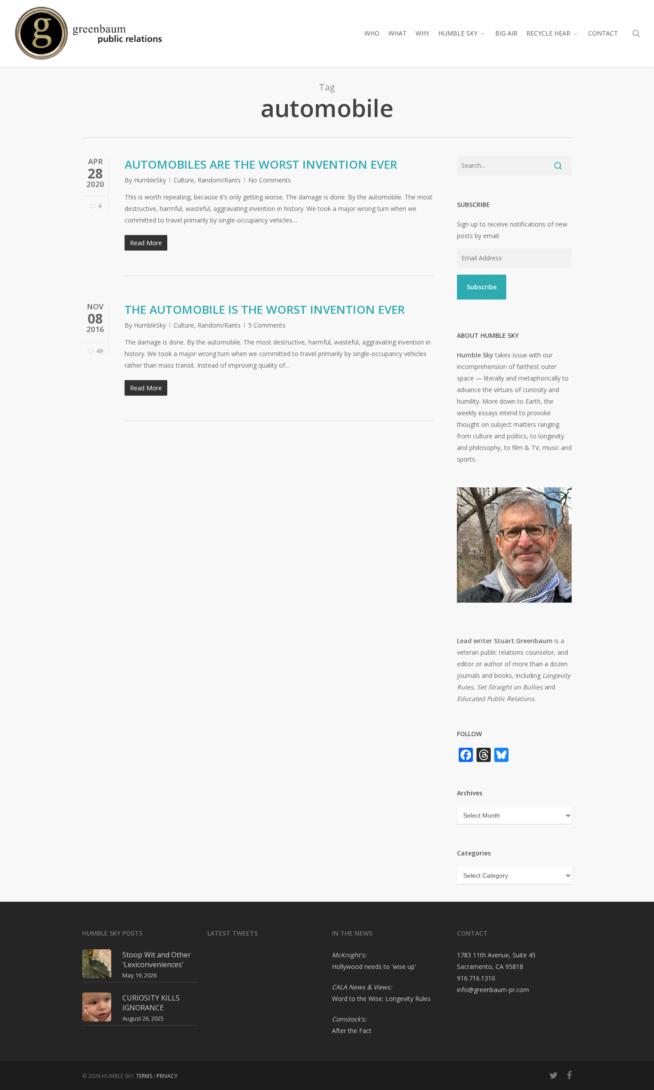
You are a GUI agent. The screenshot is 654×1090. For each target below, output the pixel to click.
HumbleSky (150, 180)
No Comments (269, 180)
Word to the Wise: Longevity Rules (381, 998)
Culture (184, 180)
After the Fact (351, 1030)
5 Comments (267, 325)
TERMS (144, 1076)
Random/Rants (219, 180)
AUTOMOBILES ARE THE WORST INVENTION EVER (261, 164)
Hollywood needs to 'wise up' (374, 966)
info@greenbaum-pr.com (493, 989)
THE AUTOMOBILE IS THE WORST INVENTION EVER (265, 309)
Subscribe (482, 287)
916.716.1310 (476, 978)
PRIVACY (167, 1076)
